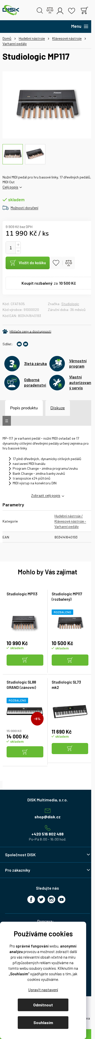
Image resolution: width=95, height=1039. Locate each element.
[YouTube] (61, 899)
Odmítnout (43, 1004)
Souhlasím (43, 1022)
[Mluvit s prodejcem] (25, 344)
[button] (25, 660)
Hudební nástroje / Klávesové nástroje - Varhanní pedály (70, 521)
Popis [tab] (15, 408)
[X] (41, 899)
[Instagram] (51, 899)
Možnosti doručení (24, 208)
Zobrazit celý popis (45, 495)
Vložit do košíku (32, 262)
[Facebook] (31, 899)
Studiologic (70, 304)
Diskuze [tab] (57, 408)
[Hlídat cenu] (27, 331)
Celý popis (10, 187)
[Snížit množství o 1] (18, 251)
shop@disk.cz (47, 816)
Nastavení (43, 989)
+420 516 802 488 (47, 833)
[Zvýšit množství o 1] (18, 245)
